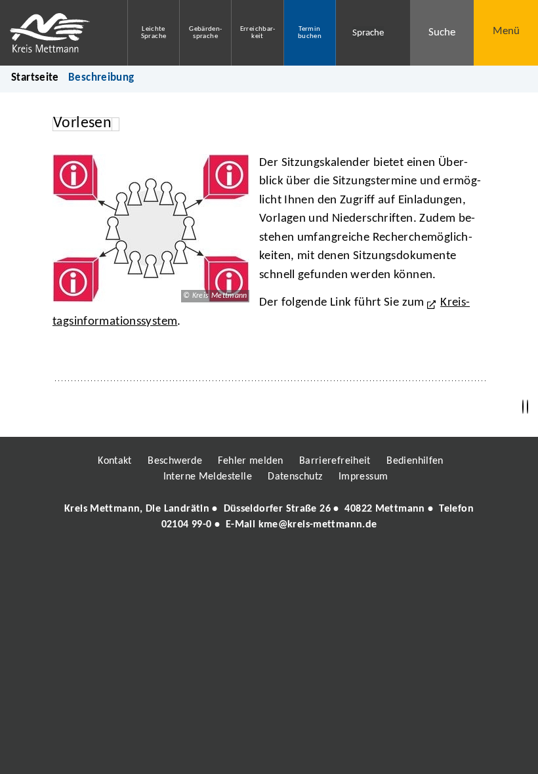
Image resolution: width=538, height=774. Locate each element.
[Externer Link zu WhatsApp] (327, 563)
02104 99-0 (186, 524)
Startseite (35, 77)
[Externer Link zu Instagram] (209, 563)
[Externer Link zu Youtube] (297, 563)
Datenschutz (295, 477)
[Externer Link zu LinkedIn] (268, 563)
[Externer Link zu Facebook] (179, 563)
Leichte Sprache (154, 33)
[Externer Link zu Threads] (238, 563)
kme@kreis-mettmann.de (318, 524)
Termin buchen (309, 33)
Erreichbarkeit (258, 33)
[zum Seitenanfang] (527, 407)
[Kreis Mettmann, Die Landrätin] (269, 517)
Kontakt (115, 461)
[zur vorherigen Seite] (523, 407)
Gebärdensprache (205, 33)
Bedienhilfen (415, 461)
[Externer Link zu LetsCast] (356, 563)
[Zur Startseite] (54, 33)
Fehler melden (250, 461)
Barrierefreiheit (335, 461)
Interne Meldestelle (207, 477)
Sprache (368, 33)
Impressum (363, 477)
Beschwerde (175, 461)
